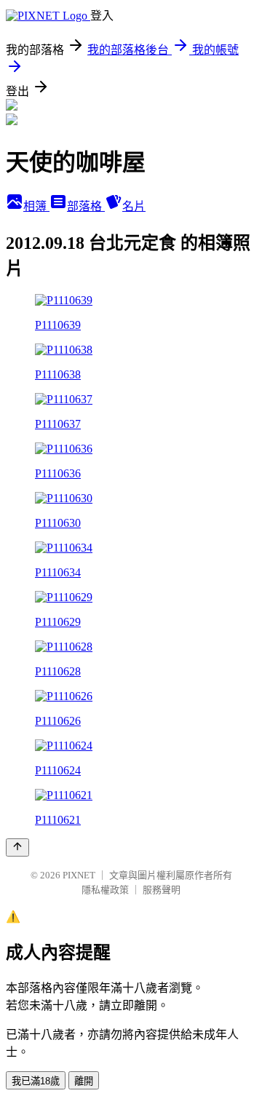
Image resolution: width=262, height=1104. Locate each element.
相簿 (36, 206)
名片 (134, 206)
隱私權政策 (105, 889)
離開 (83, 1081)
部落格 (86, 206)
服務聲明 (161, 889)
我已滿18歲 (36, 1081)
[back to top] (17, 847)
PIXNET (79, 875)
